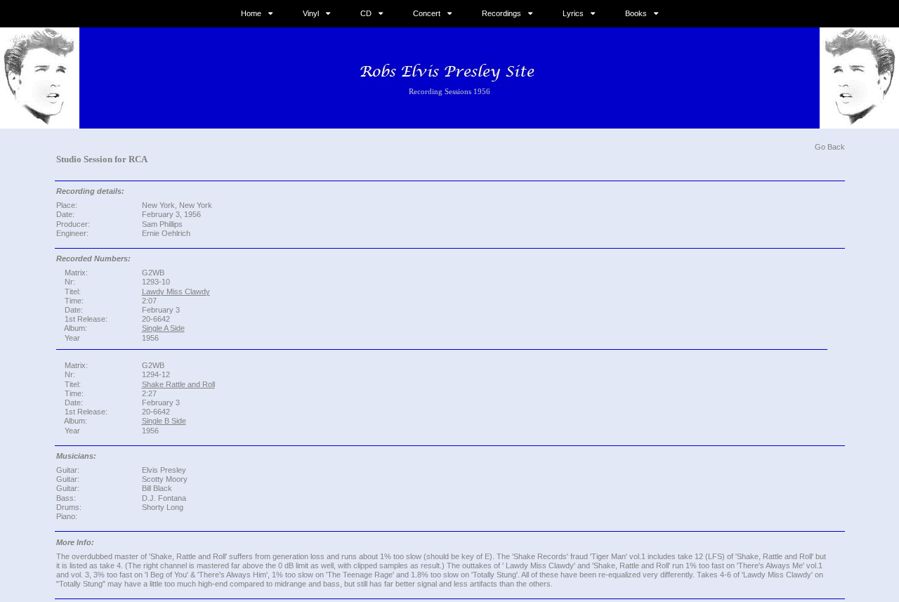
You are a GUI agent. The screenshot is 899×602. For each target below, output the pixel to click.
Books (636, 13)
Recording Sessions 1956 (449, 91)
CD (366, 13)
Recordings (501, 13)
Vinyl (311, 13)
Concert (426, 13)
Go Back (830, 147)
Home (251, 13)
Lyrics (573, 13)
